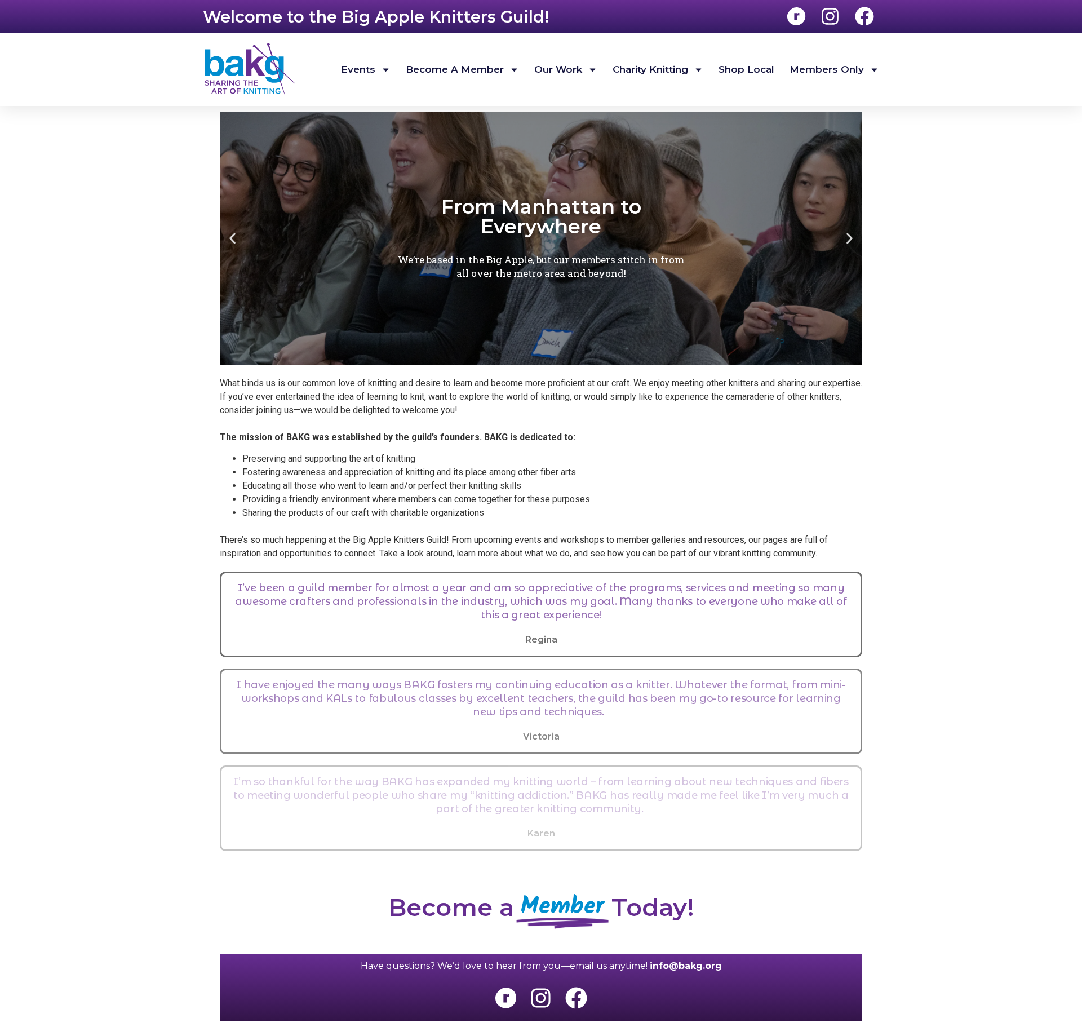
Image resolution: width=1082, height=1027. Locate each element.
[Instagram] (541, 997)
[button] (232, 239)
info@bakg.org (686, 965)
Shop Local (746, 69)
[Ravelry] (505, 997)
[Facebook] (575, 997)
